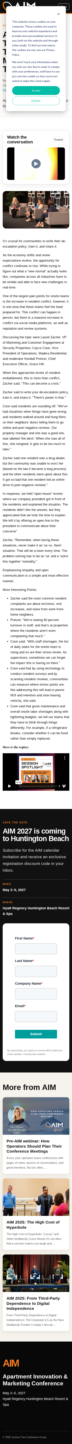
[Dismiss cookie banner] (58, 14)
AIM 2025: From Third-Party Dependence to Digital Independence (33, 1303)
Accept (36, 90)
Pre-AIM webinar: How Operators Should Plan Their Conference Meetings (34, 1146)
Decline (36, 100)
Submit (36, 1034)
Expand (58, 139)
